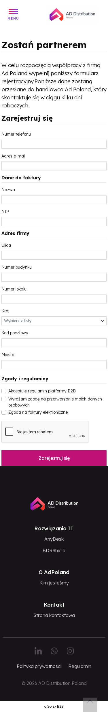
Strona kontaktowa (54, 615)
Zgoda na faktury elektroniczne (38, 412)
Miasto (7, 354)
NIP (5, 211)
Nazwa (8, 189)
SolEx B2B (55, 706)
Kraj (5, 311)
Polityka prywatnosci (39, 666)
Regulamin (79, 666)
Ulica (6, 245)
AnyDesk (54, 539)
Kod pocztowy (14, 332)
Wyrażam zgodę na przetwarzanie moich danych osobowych (55, 402)
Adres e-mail (13, 156)
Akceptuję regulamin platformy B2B (42, 391)
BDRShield (54, 550)
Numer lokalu (13, 289)
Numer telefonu (16, 134)
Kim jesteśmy (54, 583)
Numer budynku (16, 267)
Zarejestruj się (54, 458)
